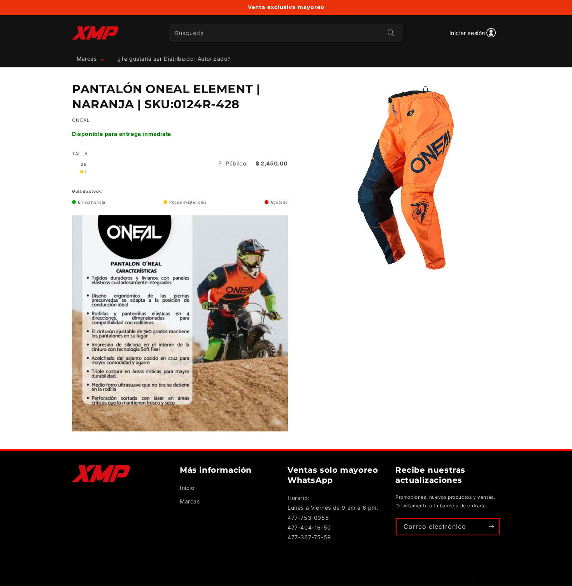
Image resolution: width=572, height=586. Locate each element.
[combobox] (286, 33)
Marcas (190, 501)
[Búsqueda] (391, 32)
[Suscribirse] (491, 526)
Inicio (187, 487)
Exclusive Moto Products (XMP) (127, 579)
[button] (89, 59)
